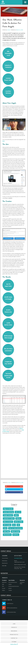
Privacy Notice (14, 634)
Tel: (18, 558)
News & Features (8, 521)
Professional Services (14, 586)
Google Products (8, 515)
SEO (18, 525)
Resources (22, 580)
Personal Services (13, 582)
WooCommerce (7, 534)
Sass (14, 525)
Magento (18, 518)
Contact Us (14, 638)
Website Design (15, 531)
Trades (10, 590)
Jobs (14, 623)
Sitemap (14, 641)
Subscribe (13, 644)
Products (4, 580)
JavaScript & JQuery (9, 518)
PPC (3, 586)
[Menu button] (25, 2)
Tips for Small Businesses (15, 528)
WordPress (15, 534)
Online (10, 584)
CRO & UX (18, 512)
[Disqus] (14, 457)
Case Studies (12, 580)
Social (5, 528)
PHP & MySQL (7, 525)
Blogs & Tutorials (8, 508)
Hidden (16, 515)
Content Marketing (8, 512)
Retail (10, 588)
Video (3, 590)
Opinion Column (18, 521)
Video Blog (6, 531)
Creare (8, 29)
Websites (4, 582)
